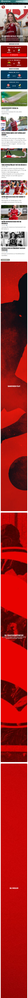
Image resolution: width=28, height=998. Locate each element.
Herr (7, 136)
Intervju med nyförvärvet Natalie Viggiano (13, 249)
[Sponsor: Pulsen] (21, 2)
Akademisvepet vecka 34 (9, 108)
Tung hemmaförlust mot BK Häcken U (14, 165)
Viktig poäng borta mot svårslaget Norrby (13, 134)
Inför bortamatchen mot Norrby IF (13, 197)
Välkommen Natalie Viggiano (12, 36)
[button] (25, 7)
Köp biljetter (15, 55)
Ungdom (7, 110)
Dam (6, 167)
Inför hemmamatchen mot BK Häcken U (11, 223)
